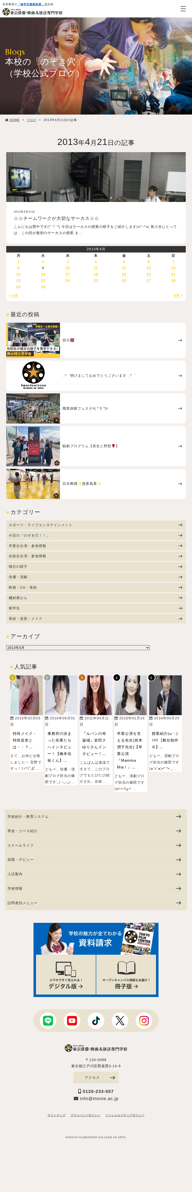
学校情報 (15, 888)
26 (124, 280)
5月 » (178, 296)
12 (124, 268)
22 (18, 280)
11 (96, 268)
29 (18, 287)
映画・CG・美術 (23, 587)
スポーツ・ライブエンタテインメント (40, 525)
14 (173, 268)
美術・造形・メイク (25, 619)
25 (96, 280)
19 (124, 274)
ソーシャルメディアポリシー (125, 1115)
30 (43, 287)
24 (68, 280)
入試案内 (15, 874)
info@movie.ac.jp (98, 1098)
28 (173, 280)
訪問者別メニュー (23, 903)
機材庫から (18, 598)
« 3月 (13, 296)
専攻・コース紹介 (23, 831)
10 (68, 268)
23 (43, 280)
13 (148, 268)
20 (148, 274)
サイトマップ (57, 1115)
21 (173, 274)
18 (96, 274)
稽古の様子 (18, 566)
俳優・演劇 (18, 577)
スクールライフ (21, 845)
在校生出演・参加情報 (27, 556)
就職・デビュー (21, 860)
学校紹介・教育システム (28, 816)
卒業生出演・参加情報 (27, 546)
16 (43, 274)
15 (18, 274)
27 (148, 280)
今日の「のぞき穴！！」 (29, 535)
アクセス (92, 1077)
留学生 (14, 608)
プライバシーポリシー (85, 1115)
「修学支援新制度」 (31, 4)
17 (68, 274)
